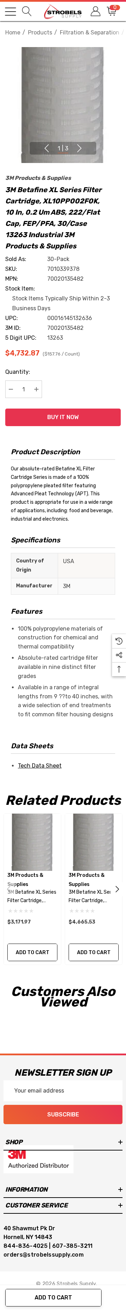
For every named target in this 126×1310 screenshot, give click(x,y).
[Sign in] (95, 11)
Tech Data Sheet (40, 765)
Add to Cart (53, 1297)
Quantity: (17, 372)
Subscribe (63, 1114)
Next (79, 148)
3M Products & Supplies (38, 178)
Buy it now (63, 417)
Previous (46, 148)
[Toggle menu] (10, 11)
